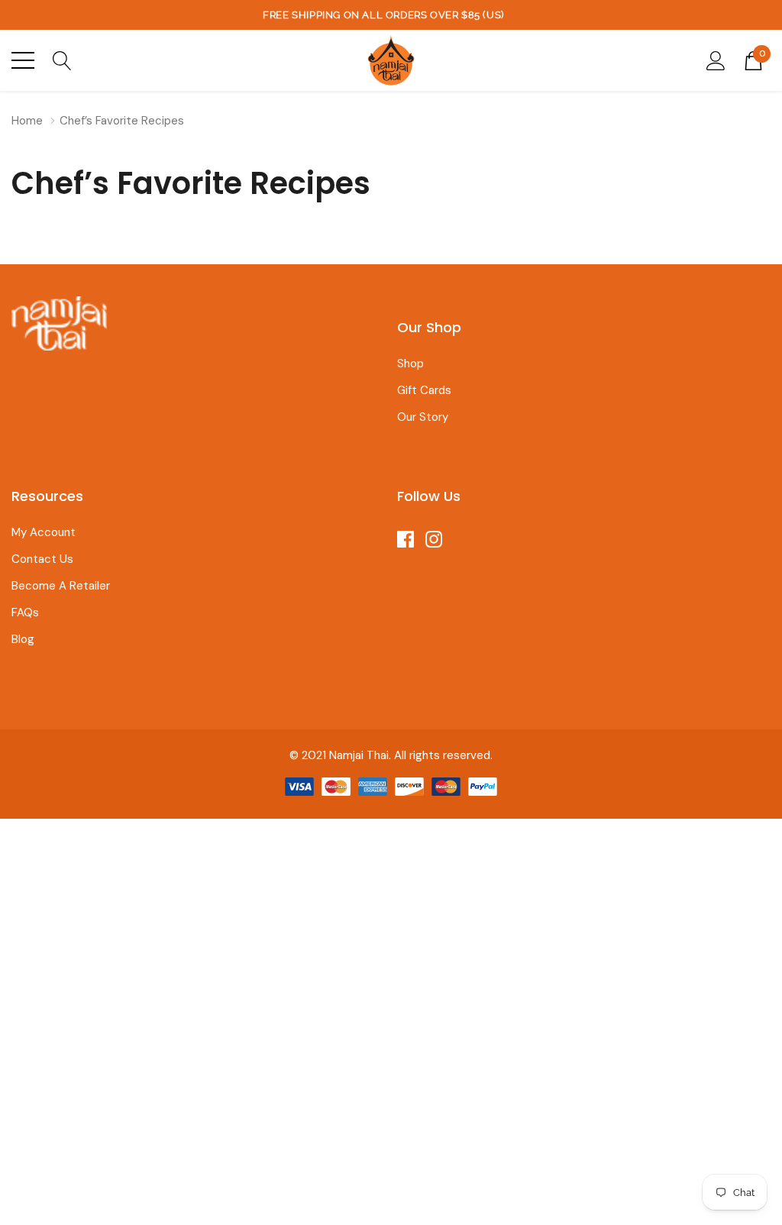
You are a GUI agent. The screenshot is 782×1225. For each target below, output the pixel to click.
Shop (410, 363)
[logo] (391, 60)
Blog (22, 639)
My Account (43, 532)
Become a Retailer (60, 585)
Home (27, 120)
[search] (62, 59)
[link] (59, 323)
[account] (715, 59)
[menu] (22, 60)
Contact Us (42, 559)
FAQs (25, 612)
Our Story (422, 417)
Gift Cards (424, 390)
